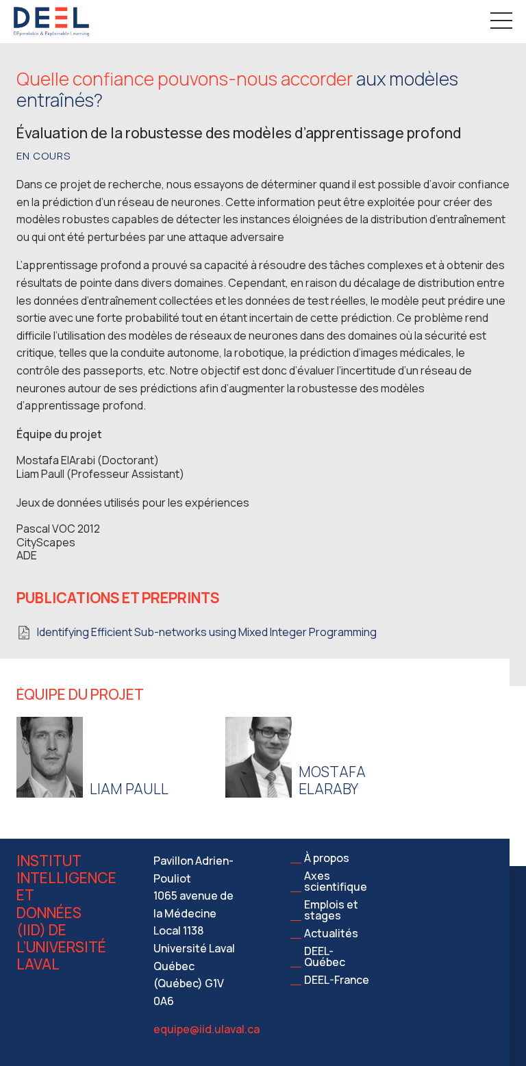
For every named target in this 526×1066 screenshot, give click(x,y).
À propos (326, 857)
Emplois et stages (331, 910)
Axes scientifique (335, 881)
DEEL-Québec (324, 956)
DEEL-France (336, 979)
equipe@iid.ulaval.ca (206, 1029)
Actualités (331, 933)
